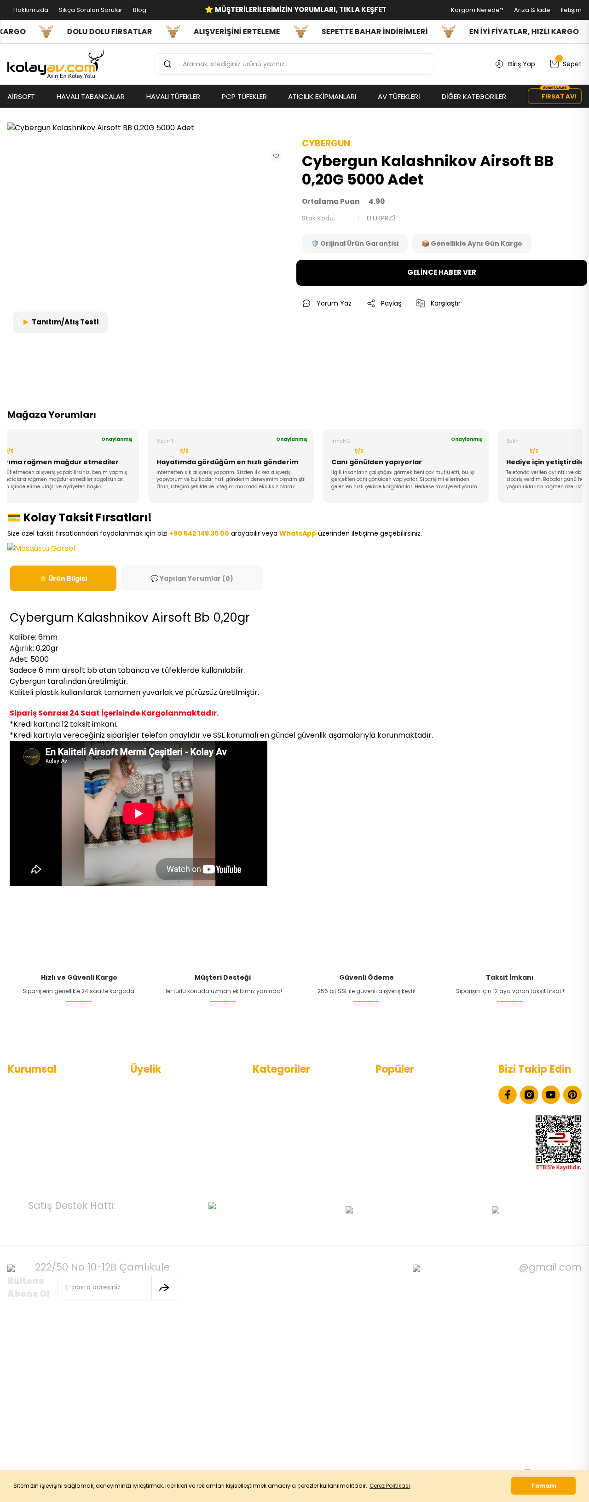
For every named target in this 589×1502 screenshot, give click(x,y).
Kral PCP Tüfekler (402, 1162)
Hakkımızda (30, 10)
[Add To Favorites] (276, 156)
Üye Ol (140, 1104)
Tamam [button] (543, 1486)
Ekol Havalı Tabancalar (411, 1089)
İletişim (571, 10)
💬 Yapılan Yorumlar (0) (191, 578)
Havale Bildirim (153, 1148)
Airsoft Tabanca (278, 1133)
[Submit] (164, 1287)
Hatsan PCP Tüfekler (407, 1148)
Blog (139, 10)
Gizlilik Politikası (30, 1133)
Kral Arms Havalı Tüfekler (414, 1133)
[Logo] (55, 64)
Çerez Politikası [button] (390, 1486)
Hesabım (144, 1089)
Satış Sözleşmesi (33, 1148)
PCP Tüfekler (273, 1118)
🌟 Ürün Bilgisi (63, 578)
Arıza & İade (531, 10)
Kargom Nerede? (476, 10)
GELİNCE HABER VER (441, 272)
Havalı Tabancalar (281, 1089)
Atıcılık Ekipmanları (282, 1162)
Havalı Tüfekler (276, 1104)
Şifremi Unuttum (157, 1133)
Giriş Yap (144, 1118)
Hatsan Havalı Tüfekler (411, 1118)
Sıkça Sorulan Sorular (90, 10)
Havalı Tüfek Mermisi (408, 1104)
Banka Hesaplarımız (38, 1162)
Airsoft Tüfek (273, 1148)
